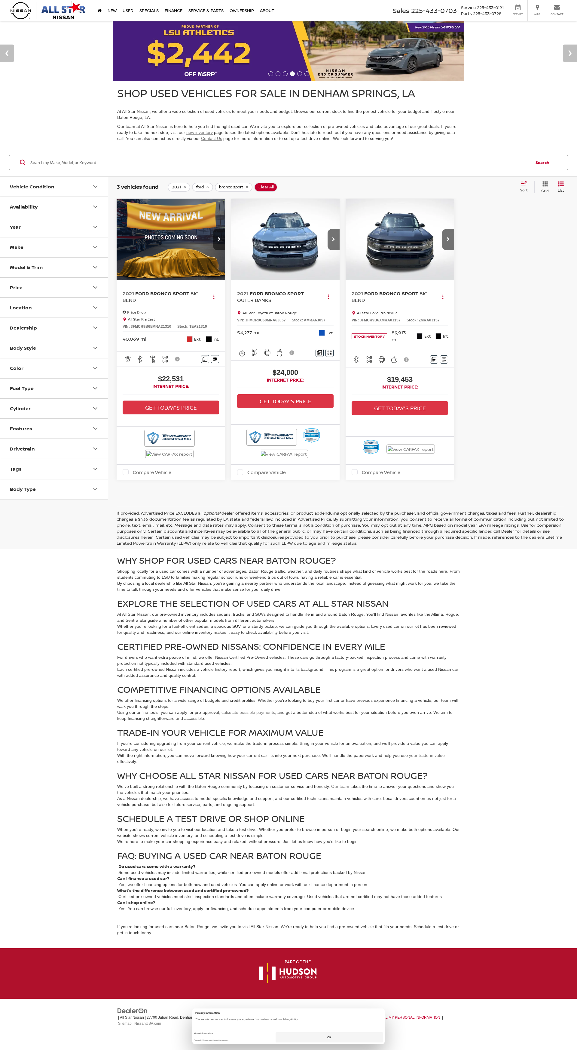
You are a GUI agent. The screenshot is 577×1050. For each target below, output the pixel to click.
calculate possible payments (248, 712)
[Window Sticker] (215, 359)
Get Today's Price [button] (171, 407)
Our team (340, 786)
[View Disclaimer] (177, 359)
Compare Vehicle (152, 472)
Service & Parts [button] (206, 10)
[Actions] (214, 297)
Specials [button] (149, 10)
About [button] (267, 10)
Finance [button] (173, 10)
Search (542, 162)
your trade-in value (427, 755)
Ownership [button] (242, 10)
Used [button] (128, 10)
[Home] (100, 10)
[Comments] (205, 359)
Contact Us (211, 138)
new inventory (199, 132)
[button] (219, 239)
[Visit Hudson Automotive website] (288, 972)
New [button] (112, 10)
